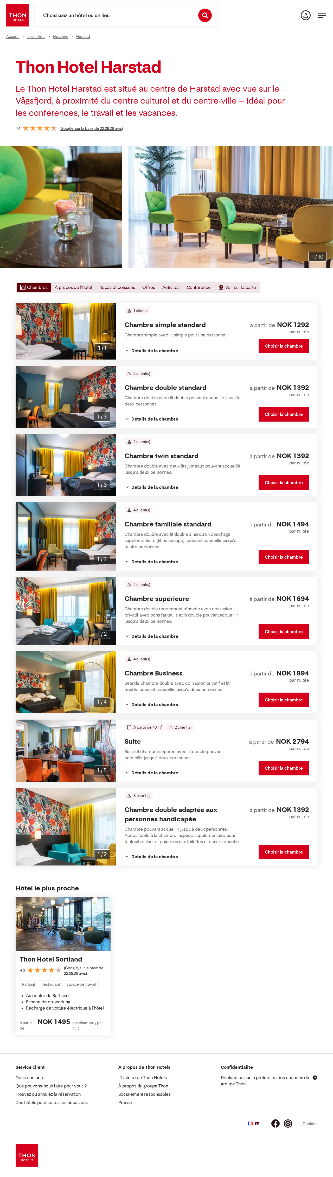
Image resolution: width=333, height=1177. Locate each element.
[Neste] (327, 207)
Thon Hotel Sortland (51, 959)
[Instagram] (288, 1123)
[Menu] (322, 15)
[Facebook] (275, 1123)
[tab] (33, 287)
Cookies (310, 1123)
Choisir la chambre (284, 346)
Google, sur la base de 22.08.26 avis (91, 128)
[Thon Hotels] (17, 15)
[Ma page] (306, 15)
